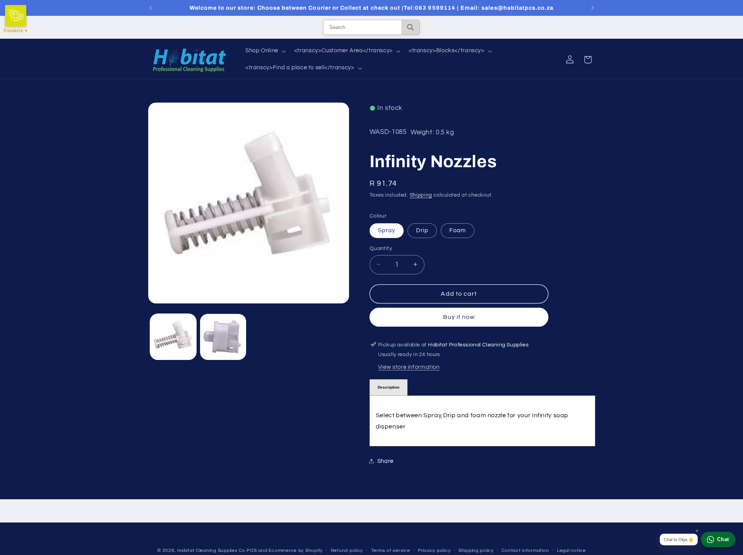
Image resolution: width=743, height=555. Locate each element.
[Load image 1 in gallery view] (173, 337)
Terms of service (390, 551)
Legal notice (571, 551)
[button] (264, 51)
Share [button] (385, 461)
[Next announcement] (592, 7)
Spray (386, 230)
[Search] (410, 27)
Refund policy (347, 551)
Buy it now (459, 317)
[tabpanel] (482, 421)
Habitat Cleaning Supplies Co (211, 550)
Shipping (421, 194)
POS (252, 550)
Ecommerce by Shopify (296, 550)
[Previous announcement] (150, 7)
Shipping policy (476, 551)
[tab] (388, 387)
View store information (409, 367)
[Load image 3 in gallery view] (223, 337)
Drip (422, 230)
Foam (457, 230)
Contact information (525, 551)
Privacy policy (434, 551)
